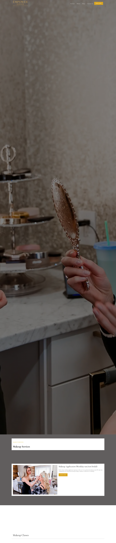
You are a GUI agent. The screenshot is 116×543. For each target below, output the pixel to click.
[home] (20, 4)
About (78, 3)
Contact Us (90, 3)
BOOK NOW (98, 3)
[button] (72, 4)
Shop (83, 3)
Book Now (63, 474)
